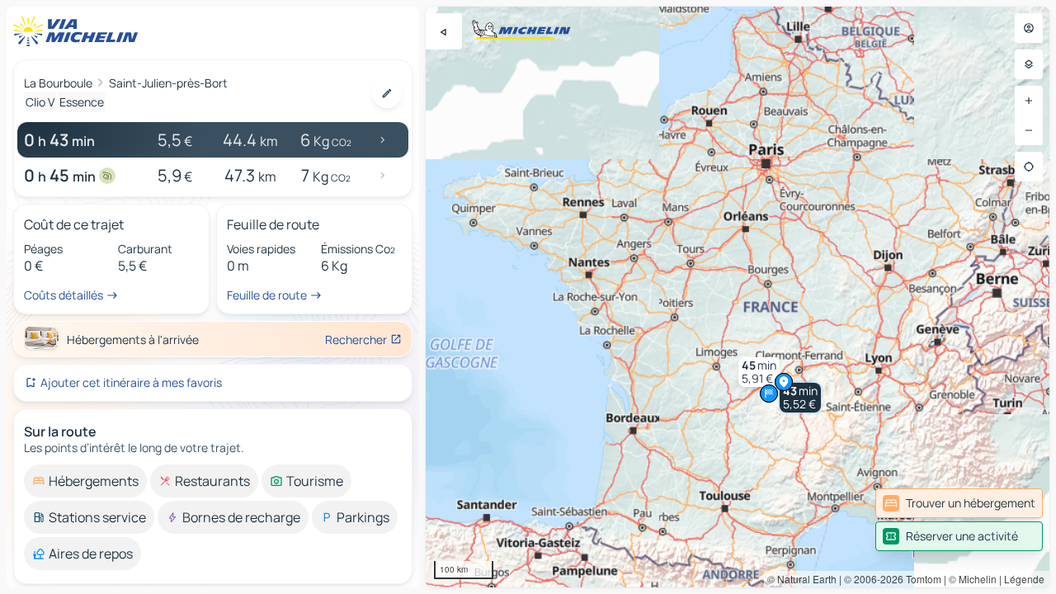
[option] (85, 480)
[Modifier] (387, 93)
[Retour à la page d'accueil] (79, 31)
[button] (800, 397)
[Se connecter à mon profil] (1029, 28)
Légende (1024, 579)
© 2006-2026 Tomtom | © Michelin (920, 579)
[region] (737, 297)
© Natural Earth (802, 579)
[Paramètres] (1029, 64)
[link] (959, 503)
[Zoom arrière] (1029, 130)
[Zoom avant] (1029, 101)
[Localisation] (1029, 167)
